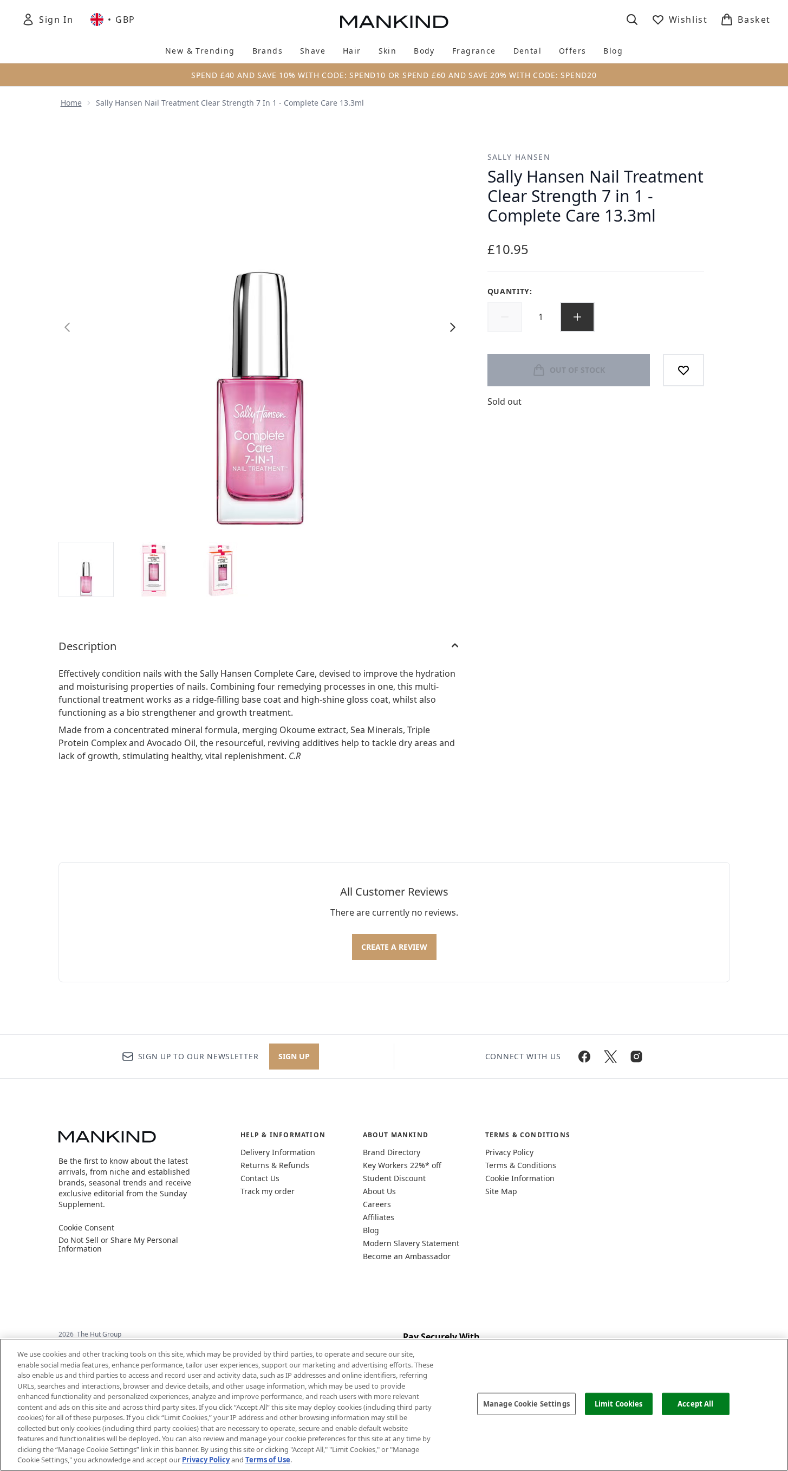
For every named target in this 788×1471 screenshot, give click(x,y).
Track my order (267, 1191)
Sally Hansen (519, 157)
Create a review (394, 947)
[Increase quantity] (577, 317)
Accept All (695, 1403)
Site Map (501, 1191)
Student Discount (394, 1178)
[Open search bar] (632, 19)
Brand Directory (391, 1152)
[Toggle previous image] (67, 327)
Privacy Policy (509, 1152)
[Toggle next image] (452, 327)
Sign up (294, 1056)
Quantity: (509, 291)
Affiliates (378, 1217)
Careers (377, 1204)
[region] (394, 1404)
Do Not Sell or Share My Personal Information (118, 1244)
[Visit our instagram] (636, 1057)
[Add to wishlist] (683, 370)
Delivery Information (277, 1152)
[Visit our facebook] (584, 1057)
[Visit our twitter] (610, 1057)
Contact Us (259, 1178)
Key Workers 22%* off (402, 1165)
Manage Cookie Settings (526, 1403)
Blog (371, 1230)
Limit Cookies (619, 1403)
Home (71, 103)
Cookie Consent (86, 1227)
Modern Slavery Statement (411, 1243)
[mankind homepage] (394, 22)
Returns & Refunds (274, 1165)
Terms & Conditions (520, 1165)
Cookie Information (520, 1178)
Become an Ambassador (407, 1256)
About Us (379, 1191)
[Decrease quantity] (504, 317)
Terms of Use (267, 1459)
